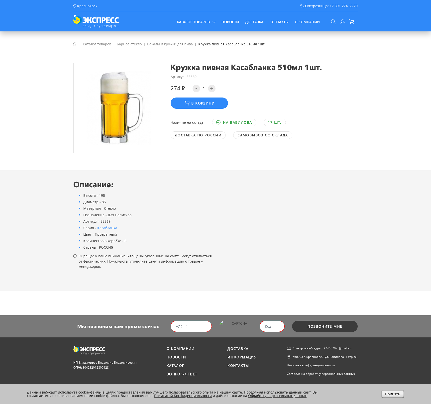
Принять (392, 394)
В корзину (202, 103)
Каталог (175, 365)
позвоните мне (325, 326)
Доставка (254, 21)
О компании (307, 21)
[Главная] (75, 44)
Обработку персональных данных (277, 395)
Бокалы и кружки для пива (170, 44)
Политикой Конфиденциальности (183, 395)
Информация (242, 357)
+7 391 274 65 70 (344, 5)
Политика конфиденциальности (311, 365)
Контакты (279, 21)
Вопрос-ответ (182, 374)
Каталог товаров (193, 21)
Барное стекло (129, 44)
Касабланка (107, 227)
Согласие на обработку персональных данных (321, 374)
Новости (230, 21)
